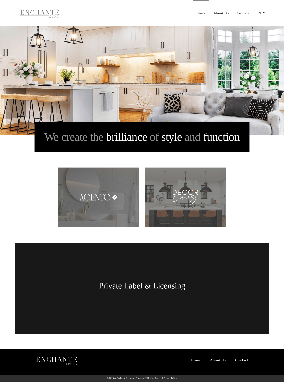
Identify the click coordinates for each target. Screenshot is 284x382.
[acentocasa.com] (98, 169)
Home (201, 13)
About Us (221, 13)
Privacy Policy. (170, 378)
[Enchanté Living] (39, 13)
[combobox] (260, 13)
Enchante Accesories (126, 378)
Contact (243, 13)
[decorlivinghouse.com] (185, 169)
